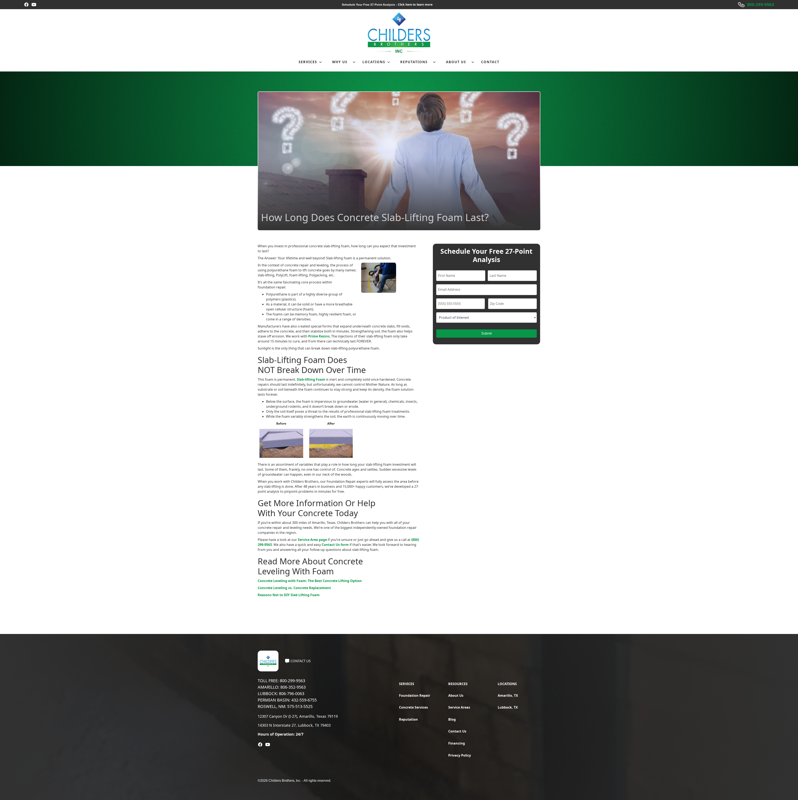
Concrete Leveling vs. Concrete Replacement (294, 588)
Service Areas (459, 707)
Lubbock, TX (508, 707)
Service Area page (312, 539)
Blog (452, 719)
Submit (486, 333)
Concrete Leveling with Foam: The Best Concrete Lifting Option (310, 580)
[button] (310, 62)
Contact (490, 62)
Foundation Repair (414, 695)
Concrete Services (413, 707)
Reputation (408, 719)
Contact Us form (335, 544)
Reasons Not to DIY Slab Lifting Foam (289, 595)
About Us (455, 695)
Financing (456, 743)
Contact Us (457, 731)
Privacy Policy (459, 755)
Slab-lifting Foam (311, 379)
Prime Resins (319, 336)
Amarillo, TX (508, 695)
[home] (399, 32)
